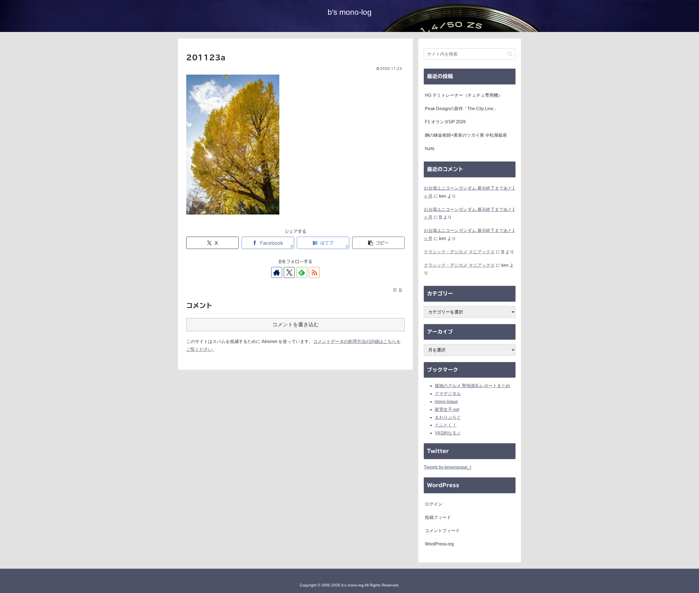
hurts (429, 148)
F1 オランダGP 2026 (445, 121)
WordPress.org (439, 544)
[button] (378, 243)
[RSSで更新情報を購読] (314, 272)
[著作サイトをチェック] (276, 272)
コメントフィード (442, 530)
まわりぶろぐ (448, 417)
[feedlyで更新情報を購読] (301, 272)
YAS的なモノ (448, 433)
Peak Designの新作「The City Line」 (461, 108)
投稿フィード (438, 517)
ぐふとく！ (446, 425)
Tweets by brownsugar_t (447, 467)
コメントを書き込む (295, 324)
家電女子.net (447, 409)
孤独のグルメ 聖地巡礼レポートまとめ (472, 385)
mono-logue (446, 401)
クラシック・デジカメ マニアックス (459, 251)
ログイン (433, 504)
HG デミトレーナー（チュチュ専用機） (463, 95)
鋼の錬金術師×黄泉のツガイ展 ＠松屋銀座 (466, 135)
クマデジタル (448, 393)
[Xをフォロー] (289, 272)
